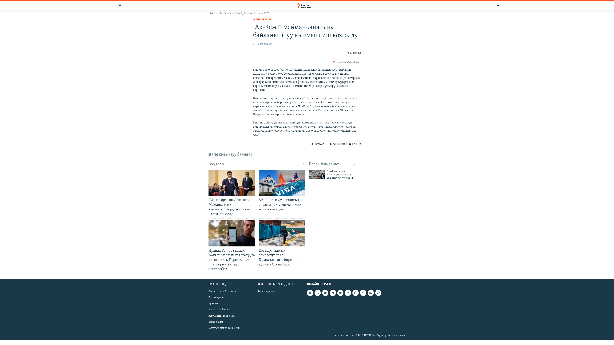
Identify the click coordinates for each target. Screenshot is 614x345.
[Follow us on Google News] (340, 293)
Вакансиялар (216, 322)
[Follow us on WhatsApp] (363, 293)
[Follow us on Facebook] (310, 293)
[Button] (354, 53)
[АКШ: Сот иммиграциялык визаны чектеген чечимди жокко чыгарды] (282, 183)
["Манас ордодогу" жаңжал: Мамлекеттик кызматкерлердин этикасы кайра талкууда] (232, 183)
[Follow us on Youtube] (325, 293)
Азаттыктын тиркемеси (222, 315)
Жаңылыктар (262, 19)
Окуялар (216, 164)
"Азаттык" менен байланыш (224, 328)
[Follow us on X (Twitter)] (318, 293)
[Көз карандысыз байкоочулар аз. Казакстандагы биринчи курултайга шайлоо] (282, 233)
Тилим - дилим (266, 291)
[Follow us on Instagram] (355, 293)
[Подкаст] (378, 293)
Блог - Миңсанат (324, 164)
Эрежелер (214, 303)
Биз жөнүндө (216, 297)
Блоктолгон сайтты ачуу (222, 291)
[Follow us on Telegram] (333, 293)
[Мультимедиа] (498, 5)
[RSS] (371, 293)
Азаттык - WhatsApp (220, 309)
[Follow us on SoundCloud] (348, 293)
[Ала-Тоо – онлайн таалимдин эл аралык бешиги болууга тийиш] (317, 174)
